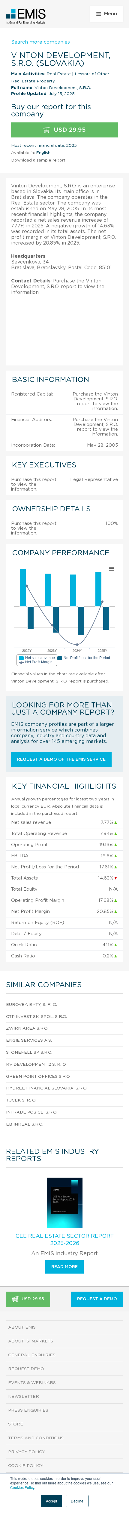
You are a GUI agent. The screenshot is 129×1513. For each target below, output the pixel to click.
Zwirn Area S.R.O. (27, 1028)
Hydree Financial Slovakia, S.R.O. (46, 1088)
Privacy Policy (26, 1452)
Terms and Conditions (36, 1438)
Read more (64, 1267)
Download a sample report (38, 160)
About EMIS (22, 1327)
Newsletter (23, 1396)
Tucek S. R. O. (21, 1100)
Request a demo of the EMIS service (61, 759)
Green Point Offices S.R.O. (38, 1076)
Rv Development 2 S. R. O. (36, 1064)
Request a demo (97, 1299)
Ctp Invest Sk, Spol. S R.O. (36, 1017)
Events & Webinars (32, 1383)
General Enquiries (32, 1355)
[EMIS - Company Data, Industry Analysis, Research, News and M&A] (26, 16)
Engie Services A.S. (29, 1040)
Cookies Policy (22, 1487)
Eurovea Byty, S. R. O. (31, 1005)
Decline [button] (77, 1500)
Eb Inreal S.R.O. (24, 1124)
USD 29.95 (69, 130)
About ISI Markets (30, 1341)
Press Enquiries (28, 1410)
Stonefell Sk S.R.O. (29, 1052)
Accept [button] (51, 1500)
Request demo (26, 1369)
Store (15, 1424)
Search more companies (40, 42)
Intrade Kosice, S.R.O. (31, 1112)
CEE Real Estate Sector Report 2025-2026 (64, 1240)
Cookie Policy (25, 1466)
